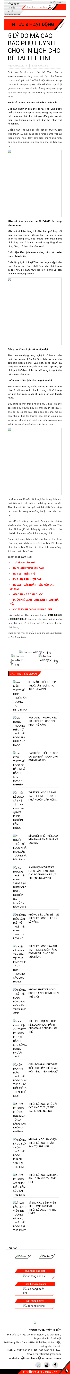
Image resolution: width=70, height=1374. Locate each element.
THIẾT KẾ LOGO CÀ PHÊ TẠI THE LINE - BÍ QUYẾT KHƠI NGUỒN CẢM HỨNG (43, 796)
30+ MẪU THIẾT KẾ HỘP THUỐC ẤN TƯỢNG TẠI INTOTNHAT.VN (42, 686)
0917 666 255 (24, 1350)
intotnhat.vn (31, 1358)
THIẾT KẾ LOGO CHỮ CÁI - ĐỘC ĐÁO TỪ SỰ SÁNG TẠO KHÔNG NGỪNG (44, 1107)
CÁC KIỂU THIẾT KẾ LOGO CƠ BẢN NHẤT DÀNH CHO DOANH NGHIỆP (43, 757)
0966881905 (17, 619)
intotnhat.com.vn (51, 1358)
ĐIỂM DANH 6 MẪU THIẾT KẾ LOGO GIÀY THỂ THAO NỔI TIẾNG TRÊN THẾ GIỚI (43, 1068)
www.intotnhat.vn (17, 76)
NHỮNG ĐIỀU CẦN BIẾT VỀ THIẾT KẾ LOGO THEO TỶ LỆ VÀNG (44, 918)
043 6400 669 (46, 1350)
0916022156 (55, 615)
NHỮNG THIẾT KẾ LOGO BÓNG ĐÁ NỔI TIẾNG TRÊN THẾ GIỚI (44, 993)
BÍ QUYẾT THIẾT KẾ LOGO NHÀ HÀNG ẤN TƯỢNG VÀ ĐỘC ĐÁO (43, 839)
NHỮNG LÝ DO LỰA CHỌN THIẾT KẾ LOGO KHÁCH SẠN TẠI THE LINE (43, 1143)
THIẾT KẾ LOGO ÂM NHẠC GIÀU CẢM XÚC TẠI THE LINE (43, 1178)
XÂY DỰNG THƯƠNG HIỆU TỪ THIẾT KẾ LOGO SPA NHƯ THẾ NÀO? (43, 721)
